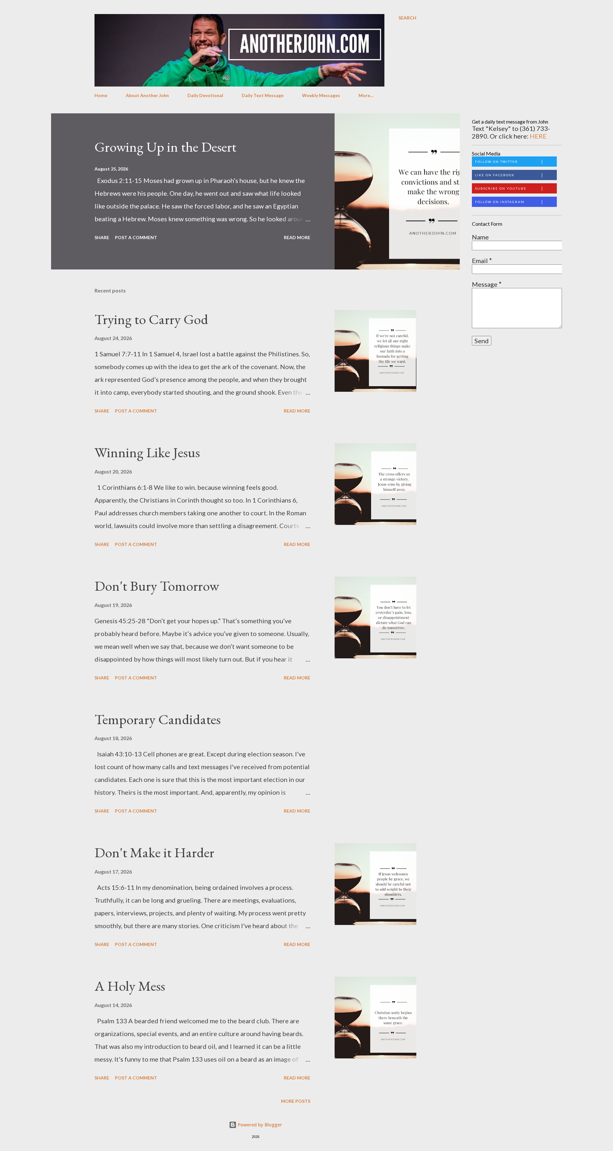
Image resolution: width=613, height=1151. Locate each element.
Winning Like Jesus (147, 452)
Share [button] (102, 237)
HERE (538, 136)
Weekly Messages (321, 95)
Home (101, 95)
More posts (295, 1101)
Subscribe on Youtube (500, 188)
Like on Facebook (495, 175)
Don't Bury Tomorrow (157, 586)
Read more (297, 237)
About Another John (147, 95)
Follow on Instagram (500, 202)
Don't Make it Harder (154, 852)
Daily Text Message (263, 95)
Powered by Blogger (259, 1125)
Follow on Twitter (496, 161)
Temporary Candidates (158, 719)
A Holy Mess (130, 986)
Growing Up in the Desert (165, 147)
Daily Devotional (205, 95)
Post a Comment (136, 237)
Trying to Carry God (151, 319)
